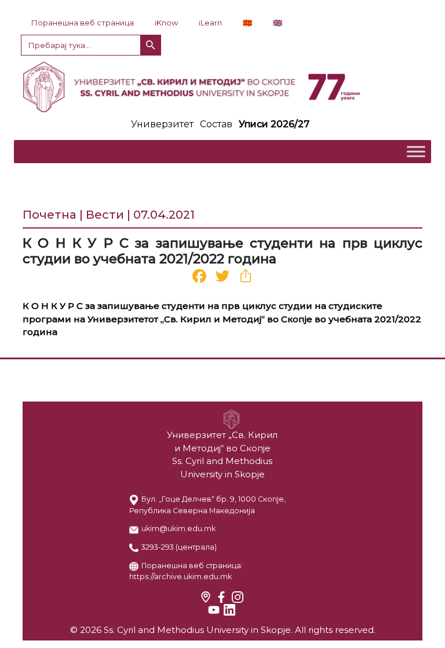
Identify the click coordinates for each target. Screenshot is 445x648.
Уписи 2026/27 (274, 124)
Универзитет (162, 124)
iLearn (210, 22)
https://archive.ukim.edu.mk (180, 576)
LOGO (222, 87)
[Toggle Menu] (416, 151)
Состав (216, 124)
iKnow (166, 22)
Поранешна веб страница (82, 22)
